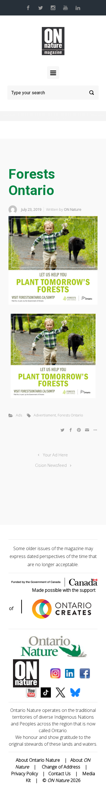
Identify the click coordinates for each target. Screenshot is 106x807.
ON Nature (72, 209)
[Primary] (53, 72)
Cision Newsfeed (51, 465)
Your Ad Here (55, 455)
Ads (19, 415)
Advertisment (45, 415)
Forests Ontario (70, 415)
